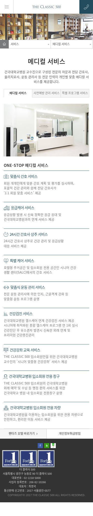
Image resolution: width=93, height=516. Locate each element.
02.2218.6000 (86, 7)
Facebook (40, 445)
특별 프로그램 (75, 93)
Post (53, 445)
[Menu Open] (7, 7)
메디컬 (18, 93)
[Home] (4, 44)
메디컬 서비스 (61, 44)
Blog (46, 445)
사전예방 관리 (46, 93)
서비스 (15, 44)
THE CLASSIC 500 (46, 6)
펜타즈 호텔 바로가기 (22, 433)
